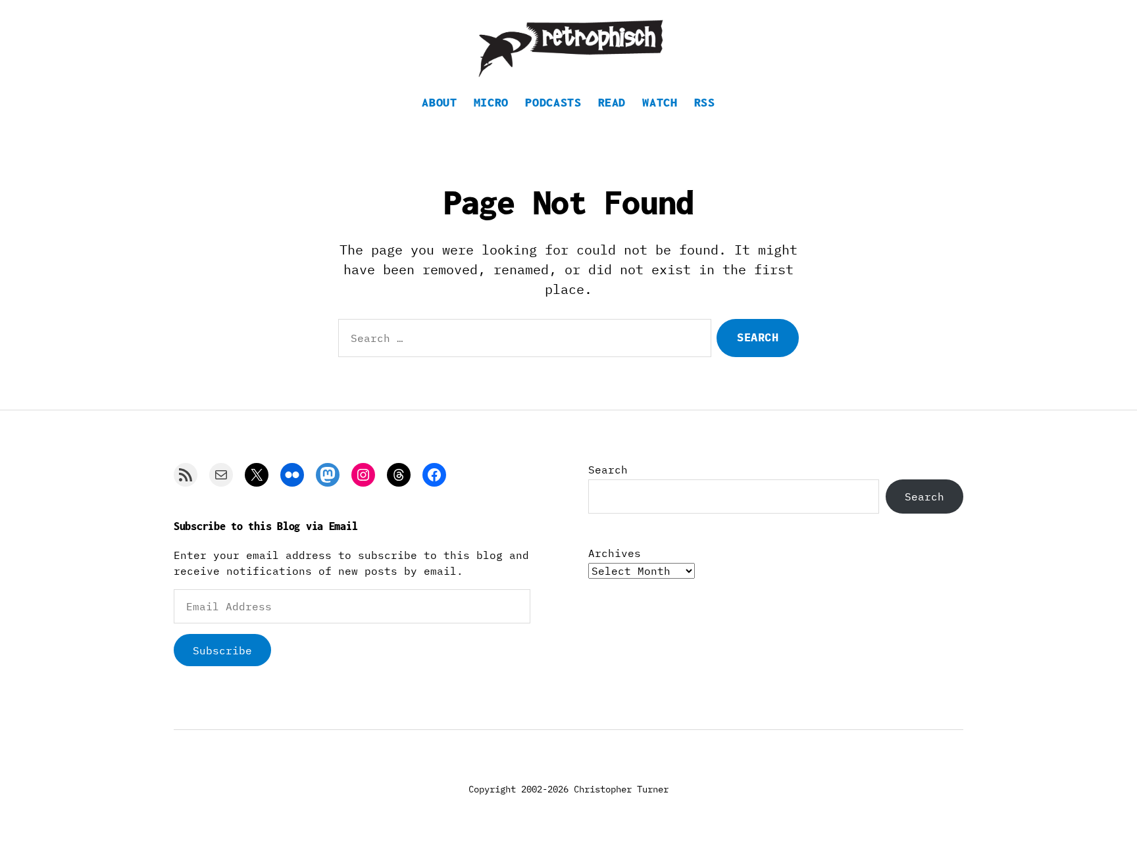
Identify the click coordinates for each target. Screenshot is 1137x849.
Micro (491, 102)
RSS (704, 102)
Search (608, 469)
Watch (659, 102)
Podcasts (553, 102)
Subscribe (222, 650)
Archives (614, 553)
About (439, 102)
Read (612, 102)
